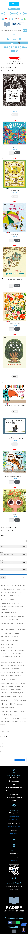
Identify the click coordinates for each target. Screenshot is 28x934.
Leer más (14, 114)
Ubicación (14, 850)
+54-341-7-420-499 (14, 816)
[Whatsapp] (18, 922)
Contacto (14, 810)
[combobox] (13, 541)
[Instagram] (14, 922)
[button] (12, 43)
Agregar (17, 152)
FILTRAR (24, 546)
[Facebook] (10, 922)
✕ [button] (25, 923)
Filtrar (2, 577)
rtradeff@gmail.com (14, 819)
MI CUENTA (13, 39)
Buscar (25, 30)
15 (2, 741)
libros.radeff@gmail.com (14, 826)
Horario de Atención (14, 883)
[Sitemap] (14, 931)
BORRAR (6, 759)
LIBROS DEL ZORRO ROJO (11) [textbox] (13, 541)
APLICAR (20, 759)
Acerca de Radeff (14, 775)
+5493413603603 (14, 833)
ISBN (15, 4)
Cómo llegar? (14, 860)
